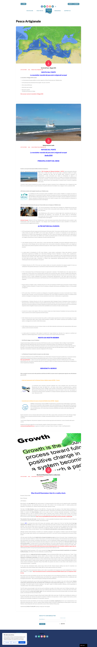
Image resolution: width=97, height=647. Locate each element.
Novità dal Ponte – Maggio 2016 (48, 68)
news (29, 69)
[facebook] (42, 6)
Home (24, 3)
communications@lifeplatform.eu (27, 426)
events (32, 147)
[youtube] (47, 6)
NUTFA (62, 171)
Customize (7, 642)
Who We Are (29, 10)
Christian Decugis (24, 220)
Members (76, 3)
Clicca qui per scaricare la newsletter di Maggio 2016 (31, 93)
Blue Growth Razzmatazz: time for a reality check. (48, 474)
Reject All (14, 642)
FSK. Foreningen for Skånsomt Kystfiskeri (51, 171)
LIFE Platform (23, 69)
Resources (58, 10)
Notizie (32, 69)
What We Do (40, 10)
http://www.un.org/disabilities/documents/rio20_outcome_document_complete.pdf (54, 516)
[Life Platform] (48, 11)
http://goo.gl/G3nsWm (25, 359)
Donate (70, 3)
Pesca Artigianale (38, 69)
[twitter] (45, 6)
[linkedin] (53, 6)
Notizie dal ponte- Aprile (48, 145)
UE (42, 69)
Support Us (67, 10)
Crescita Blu (33, 476)
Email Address (42, 619)
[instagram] (50, 6)
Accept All (22, 642)
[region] (14, 639)
